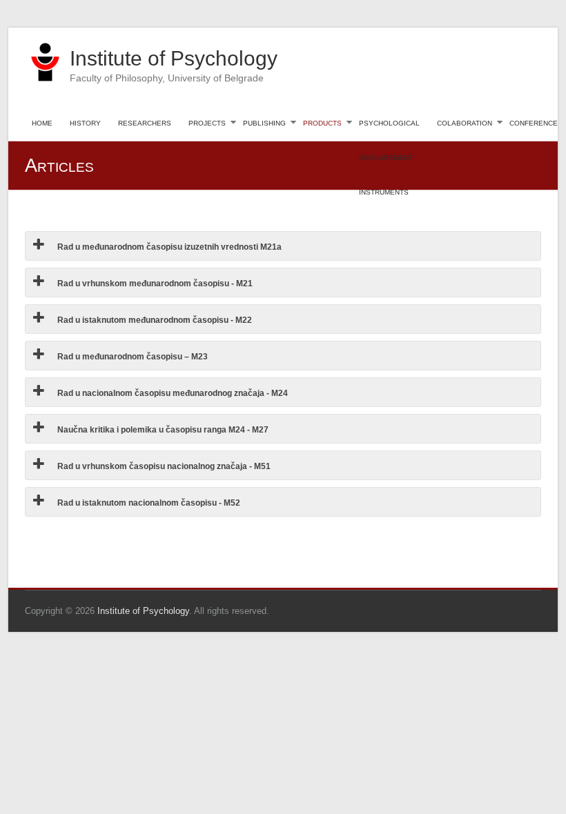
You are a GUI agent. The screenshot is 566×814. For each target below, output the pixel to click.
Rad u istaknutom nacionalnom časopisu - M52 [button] (147, 503)
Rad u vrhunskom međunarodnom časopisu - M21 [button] (154, 283)
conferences (536, 122)
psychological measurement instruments (389, 129)
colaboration (464, 122)
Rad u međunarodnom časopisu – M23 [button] (131, 356)
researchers (144, 122)
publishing (264, 122)
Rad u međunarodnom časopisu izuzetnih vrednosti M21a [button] (168, 247)
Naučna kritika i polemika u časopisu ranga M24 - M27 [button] (162, 430)
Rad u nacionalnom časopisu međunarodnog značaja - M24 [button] (171, 393)
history (85, 122)
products (322, 122)
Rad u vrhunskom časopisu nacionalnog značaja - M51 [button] (163, 466)
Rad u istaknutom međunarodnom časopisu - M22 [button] (153, 320)
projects (207, 122)
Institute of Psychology (173, 58)
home (42, 122)
